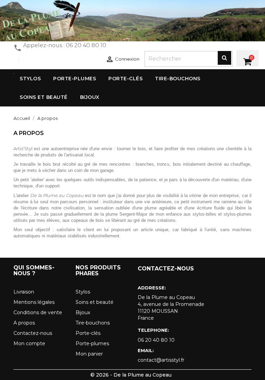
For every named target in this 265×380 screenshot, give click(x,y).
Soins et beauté (95, 302)
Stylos (83, 292)
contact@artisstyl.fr (161, 360)
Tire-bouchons (93, 323)
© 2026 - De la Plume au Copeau (130, 375)
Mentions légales (34, 302)
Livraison (23, 292)
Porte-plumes (92, 343)
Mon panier (89, 354)
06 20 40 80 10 (156, 340)
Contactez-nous (32, 333)
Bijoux (83, 312)
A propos (24, 323)
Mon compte (29, 343)
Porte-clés (88, 333)
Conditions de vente (37, 312)
